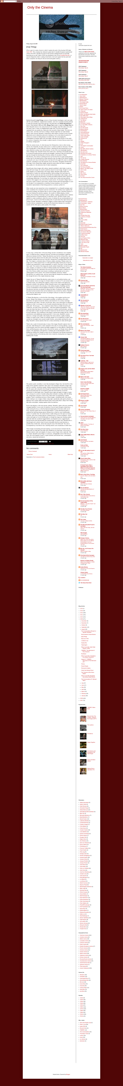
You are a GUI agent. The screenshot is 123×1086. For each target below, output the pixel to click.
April (82, 689)
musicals (82, 985)
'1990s (32, 443)
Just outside (83, 405)
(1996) (84, 220)
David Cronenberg (84, 833)
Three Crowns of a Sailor (86, 109)
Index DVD (29, 52)
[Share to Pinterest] (46, 441)
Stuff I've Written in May (85, 551)
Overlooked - (86, 201)
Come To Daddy (84, 136)
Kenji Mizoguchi (84, 877)
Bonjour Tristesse (84, 99)
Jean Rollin (83, 866)
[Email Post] (50, 441)
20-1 (87, 88)
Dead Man (83, 164)
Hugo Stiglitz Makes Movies (87, 434)
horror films (82, 984)
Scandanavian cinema (85, 961)
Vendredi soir (83, 138)
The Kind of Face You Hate (87, 355)
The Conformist (84, 165)
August (83, 629)
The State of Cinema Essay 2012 (87, 556)
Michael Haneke (85, 251)
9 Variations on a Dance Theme (88, 155)
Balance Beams (84, 129)
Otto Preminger (83, 895)
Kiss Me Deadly (84, 127)
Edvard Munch (83, 103)
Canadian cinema (84, 940)
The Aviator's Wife (84, 102)
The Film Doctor (84, 318)
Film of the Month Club (85, 1022)
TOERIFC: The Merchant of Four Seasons (87, 651)
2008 (81, 698)
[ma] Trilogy (84, 636)
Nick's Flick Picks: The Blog (87, 474)
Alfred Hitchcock (84, 810)
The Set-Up (83, 158)
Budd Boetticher (84, 817)
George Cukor (83, 853)
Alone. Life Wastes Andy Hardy (87, 114)
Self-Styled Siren (84, 393)
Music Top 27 (84, 76)
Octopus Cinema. (84, 538)
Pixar (81, 214)
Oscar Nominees (84, 430)
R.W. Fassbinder (84, 906)
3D (81, 248)
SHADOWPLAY (84, 295)
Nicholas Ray (83, 890)
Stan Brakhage (83, 916)
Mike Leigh (82, 888)
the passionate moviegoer (87, 416)
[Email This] (40, 441)
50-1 (94, 84)
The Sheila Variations (85, 267)
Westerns (82, 974)
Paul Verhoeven (84, 897)
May (82, 687)
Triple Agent (84, 645)
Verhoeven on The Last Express (87, 568)
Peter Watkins (83, 903)
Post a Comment (33, 451)
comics (81, 1035)
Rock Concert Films (85, 230)
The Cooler (83, 519)
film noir (82, 982)
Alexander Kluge (84, 808)
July (82, 683)
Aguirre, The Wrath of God (86, 168)
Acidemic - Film (84, 360)
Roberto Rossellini (84, 912)
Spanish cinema (84, 964)
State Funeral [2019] (84, 281)
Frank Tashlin (83, 850)
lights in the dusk (84, 376)
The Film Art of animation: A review (87, 276)
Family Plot (84, 643)
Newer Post (30, 454)
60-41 (80, 88)
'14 (81, 515)
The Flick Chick (84, 429)
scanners (82, 577)
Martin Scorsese (84, 883)
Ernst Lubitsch (83, 844)
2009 (81, 619)
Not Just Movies (84, 487)
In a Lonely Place (84, 108)
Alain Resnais (83, 806)
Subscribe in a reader (87, 258)
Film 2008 (81, 80)
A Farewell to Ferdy (84, 446)
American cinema (84, 935)
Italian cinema (83, 953)
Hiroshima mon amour (85, 153)
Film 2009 (86, 80)
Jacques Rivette (84, 861)
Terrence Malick (85, 241)
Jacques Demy (83, 859)
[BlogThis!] (41, 441)
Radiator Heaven (84, 345)
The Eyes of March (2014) (86, 520)
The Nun (82, 436)
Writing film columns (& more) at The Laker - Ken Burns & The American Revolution (87, 290)
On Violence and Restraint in (91, 752)
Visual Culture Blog (85, 458)
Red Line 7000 (85, 638)
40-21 (83, 88)
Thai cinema (83, 966)
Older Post (70, 454)
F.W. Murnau (83, 846)
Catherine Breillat (84, 820)
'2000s (81, 1014)
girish (81, 422)
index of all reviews (89, 51)
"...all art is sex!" (84, 401)
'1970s (81, 1008)
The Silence (83, 120)
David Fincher (83, 198)
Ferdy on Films (84, 445)
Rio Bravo (83, 653)
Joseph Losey (83, 873)
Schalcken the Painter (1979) (86, 378)
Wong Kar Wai (84, 239)
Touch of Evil (83, 174)
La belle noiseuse (84, 159)
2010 (81, 617)
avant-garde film (44, 443)
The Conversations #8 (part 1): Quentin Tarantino (88, 631)
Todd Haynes (84, 229)
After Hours (83, 173)
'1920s (81, 999)
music (81, 1037)
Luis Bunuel (83, 881)
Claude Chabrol (84, 830)
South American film (85, 962)
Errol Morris (83, 208)
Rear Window (83, 161)
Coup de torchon (84, 133)
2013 (81, 610)
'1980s (81, 1010)
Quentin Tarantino (85, 210)
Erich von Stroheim (84, 842)
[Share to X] (43, 441)
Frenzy (83, 664)
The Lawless (90, 725)
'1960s (81, 1007)
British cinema (83, 939)
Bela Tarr (82, 813)
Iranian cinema (83, 951)
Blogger (68, 1074)
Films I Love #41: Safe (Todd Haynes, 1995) (88, 647)
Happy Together (91, 742)
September (84, 627)
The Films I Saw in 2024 (85, 351)
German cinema (84, 950)
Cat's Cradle (83, 170)
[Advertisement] (88, 787)
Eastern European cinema (86, 946)
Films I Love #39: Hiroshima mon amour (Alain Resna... (88, 676)
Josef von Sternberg (85, 872)
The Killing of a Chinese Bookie (88, 162)
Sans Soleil (82, 96)
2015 (81, 608)
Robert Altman (83, 910)
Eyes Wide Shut (84, 115)
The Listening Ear (84, 324)
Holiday (82, 141)
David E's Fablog (84, 388)
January (83, 695)
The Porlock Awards (84, 510)
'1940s (81, 1003)
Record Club (83, 1028)
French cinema (83, 948)
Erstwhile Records (65, 55)
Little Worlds (83, 440)
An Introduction (83, 94)
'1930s (81, 1001)
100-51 (90, 84)
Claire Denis (83, 828)
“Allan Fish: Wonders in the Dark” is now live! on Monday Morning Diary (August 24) (87, 308)
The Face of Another (85, 167)
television (82, 1041)
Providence (90, 733)
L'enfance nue (84, 640)
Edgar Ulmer (83, 839)
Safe (81, 156)
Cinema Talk (83, 337)
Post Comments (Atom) (38, 457)
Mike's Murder (83, 346)
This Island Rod (84, 313)
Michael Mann (83, 209)
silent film (82, 989)
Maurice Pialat (83, 884)
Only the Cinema (39, 7)
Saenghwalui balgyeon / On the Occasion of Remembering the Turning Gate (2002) (87, 340)
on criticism (82, 1039)
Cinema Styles (84, 572)
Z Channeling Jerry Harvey (86, 573)
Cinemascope (84, 280)
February (83, 693)
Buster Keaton (83, 819)
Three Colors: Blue (85, 135)
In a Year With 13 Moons (86, 124)
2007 (81, 700)
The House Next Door (85, 582)
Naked (81, 106)
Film (80, 68)
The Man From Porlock (86, 509)
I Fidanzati (82, 111)
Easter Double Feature (86, 224)
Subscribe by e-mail (88, 260)
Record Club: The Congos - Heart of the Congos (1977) (92, 717)
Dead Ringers (83, 130)
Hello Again (82, 356)
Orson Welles (83, 894)
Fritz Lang (82, 852)
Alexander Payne (85, 247)
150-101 (86, 84)
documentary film (84, 980)
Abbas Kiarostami (84, 802)
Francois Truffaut (84, 848)
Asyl (81, 139)
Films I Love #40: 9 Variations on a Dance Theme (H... (88, 656)
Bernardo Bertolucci (85, 815)
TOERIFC (82, 1030)
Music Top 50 (84, 72)
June (82, 685)
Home (50, 454)
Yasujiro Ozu (83, 928)
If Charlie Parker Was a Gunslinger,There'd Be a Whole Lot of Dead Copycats (87, 466)
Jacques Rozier (84, 863)
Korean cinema (83, 957)
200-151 (81, 84)
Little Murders (83, 150)
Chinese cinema (84, 942)
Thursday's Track (84, 1033)
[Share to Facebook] (45, 441)
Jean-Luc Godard (84, 868)
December (84, 621)
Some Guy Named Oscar (87, 670)
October (83, 625)
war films (82, 991)
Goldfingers (83, 296)
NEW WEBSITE (83, 534)
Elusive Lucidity (84, 400)
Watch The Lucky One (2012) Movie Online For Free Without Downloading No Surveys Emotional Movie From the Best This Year (87, 542)
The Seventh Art (84, 300)
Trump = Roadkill (84, 390)
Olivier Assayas (83, 892)
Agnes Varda (83, 804)
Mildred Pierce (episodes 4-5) (90, 769)
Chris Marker (83, 826)
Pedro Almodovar (84, 899)
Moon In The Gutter (85, 330)
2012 (81, 612)
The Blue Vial (83, 514)
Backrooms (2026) (84, 314)
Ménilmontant (83, 100)
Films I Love (83, 1024)
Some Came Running (85, 382)
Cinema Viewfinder (85, 409)
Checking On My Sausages (87, 555)
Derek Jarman (83, 835)
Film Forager (83, 532)
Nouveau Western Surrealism (86, 441)
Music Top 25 (84, 68)
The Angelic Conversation (86, 145)
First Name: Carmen (85, 123)
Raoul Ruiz (82, 908)
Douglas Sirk (83, 837)
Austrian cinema (37, 443)
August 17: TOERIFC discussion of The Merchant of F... (88, 661)
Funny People (84, 666)
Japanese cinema (84, 955)
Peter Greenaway (84, 901)
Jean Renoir (83, 864)
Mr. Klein (82, 176)
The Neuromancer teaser (86, 320)
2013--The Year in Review (86, 483)
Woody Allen (83, 927)
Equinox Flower (84, 112)
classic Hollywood (84, 968)
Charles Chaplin (84, 824)
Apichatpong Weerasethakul (87, 811)
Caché (82, 147)
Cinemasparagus (84, 350)
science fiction (83, 987)
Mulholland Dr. (83, 97)
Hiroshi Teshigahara (85, 855)
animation (82, 976)
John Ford (82, 870)
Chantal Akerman (84, 822)
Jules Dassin (83, 875)
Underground (83, 118)
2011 (81, 614)
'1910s (81, 997)
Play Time (82, 126)
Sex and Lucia (83, 152)
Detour (82, 171)
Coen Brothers (83, 831)
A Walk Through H (84, 142)
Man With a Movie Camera (86, 148)
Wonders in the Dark (85, 305)
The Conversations (84, 1031)
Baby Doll (82, 121)
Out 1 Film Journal (85, 494)
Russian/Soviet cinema (85, 959)
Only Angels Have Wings (86, 117)
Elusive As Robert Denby (86, 560)
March (83, 691)
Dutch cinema (83, 944)
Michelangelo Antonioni (85, 886)
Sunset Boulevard (84, 132)
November (84, 623)
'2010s (81, 1016)
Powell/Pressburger (85, 905)
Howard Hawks (83, 857)
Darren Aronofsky (86, 233)
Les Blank (82, 879)
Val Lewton (82, 921)
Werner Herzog (84, 206)
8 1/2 (81, 144)
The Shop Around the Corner (87, 177)
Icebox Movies (84, 567)
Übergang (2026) (84, 301)
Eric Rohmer (83, 841)
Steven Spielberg (84, 917)
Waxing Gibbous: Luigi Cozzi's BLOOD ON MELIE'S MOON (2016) (87, 363)
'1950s (81, 1005)
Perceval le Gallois (85, 668)
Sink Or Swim (83, 105)
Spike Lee (82, 914)
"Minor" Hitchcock (85, 226)
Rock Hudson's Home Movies (88, 634)
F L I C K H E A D (84, 580)
